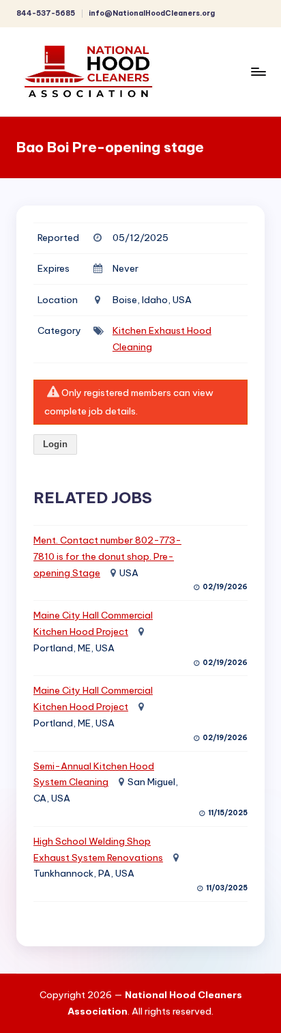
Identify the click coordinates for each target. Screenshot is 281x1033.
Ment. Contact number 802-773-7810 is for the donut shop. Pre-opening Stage (107, 556)
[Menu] (258, 71)
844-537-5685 (45, 13)
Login (55, 444)
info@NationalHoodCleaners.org (152, 13)
